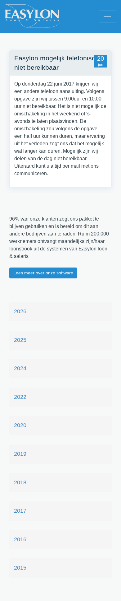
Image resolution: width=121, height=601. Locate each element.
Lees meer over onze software (43, 272)
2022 (20, 397)
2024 (20, 368)
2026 (20, 311)
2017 (20, 511)
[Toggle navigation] (107, 16)
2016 (20, 539)
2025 (20, 340)
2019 (20, 454)
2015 (20, 568)
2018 (20, 482)
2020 (20, 425)
